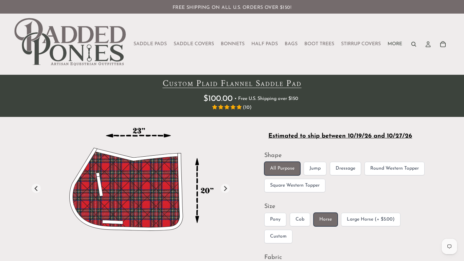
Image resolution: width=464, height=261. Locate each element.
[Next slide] (225, 188)
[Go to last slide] (36, 188)
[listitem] (395, 44)
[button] (227, 107)
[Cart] (442, 44)
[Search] (413, 44)
